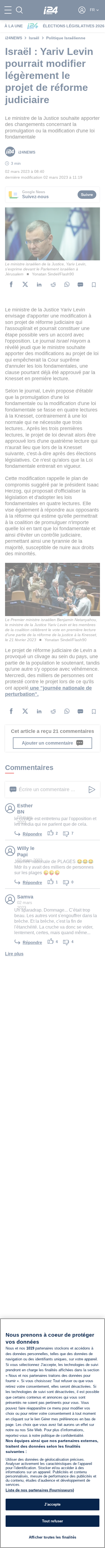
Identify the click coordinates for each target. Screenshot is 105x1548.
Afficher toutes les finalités (52, 1537)
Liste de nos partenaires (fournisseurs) (40, 1490)
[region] (52, 1433)
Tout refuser (52, 1521)
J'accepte (52, 1504)
